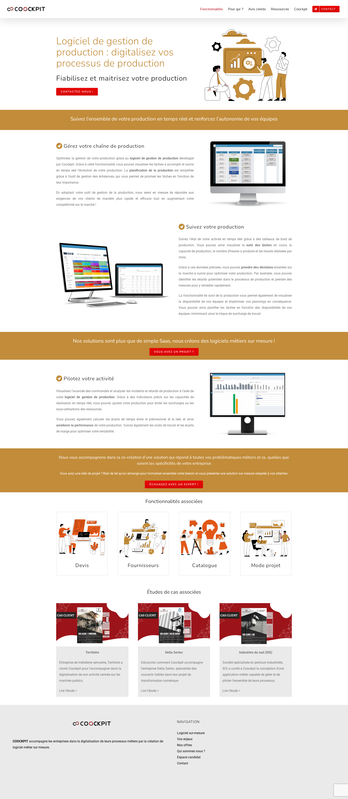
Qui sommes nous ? (191, 751)
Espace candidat (189, 757)
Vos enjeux (185, 739)
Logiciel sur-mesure (191, 733)
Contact (182, 763)
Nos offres (184, 745)
